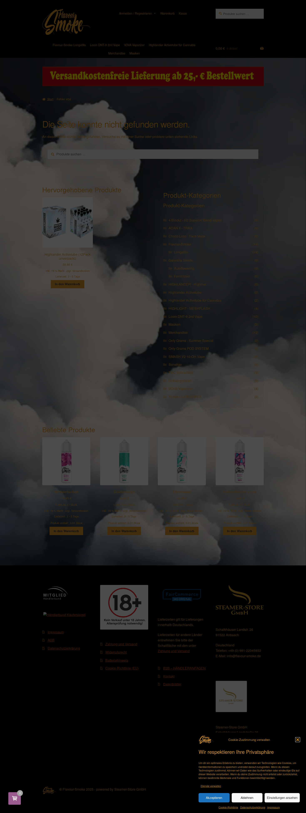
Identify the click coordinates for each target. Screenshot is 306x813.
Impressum (273, 807)
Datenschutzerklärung (252, 807)
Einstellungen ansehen (282, 798)
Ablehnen (247, 798)
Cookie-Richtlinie (228, 807)
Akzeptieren (214, 798)
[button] (298, 740)
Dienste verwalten (211, 785)
